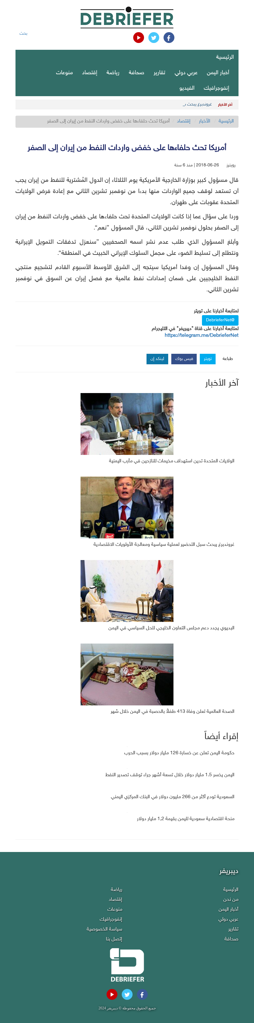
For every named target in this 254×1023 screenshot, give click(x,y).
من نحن (231, 900)
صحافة (136, 73)
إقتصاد (89, 73)
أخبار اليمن (218, 73)
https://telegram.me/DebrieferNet (202, 336)
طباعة (228, 359)
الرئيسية (225, 57)
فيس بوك (184, 359)
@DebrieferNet (220, 320)
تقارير (159, 73)
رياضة (113, 73)
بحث (23, 33)
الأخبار (204, 121)
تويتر (208, 359)
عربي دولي (186, 73)
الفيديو (187, 88)
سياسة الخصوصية (104, 929)
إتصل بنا (114, 939)
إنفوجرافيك (216, 88)
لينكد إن (157, 359)
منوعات (64, 73)
